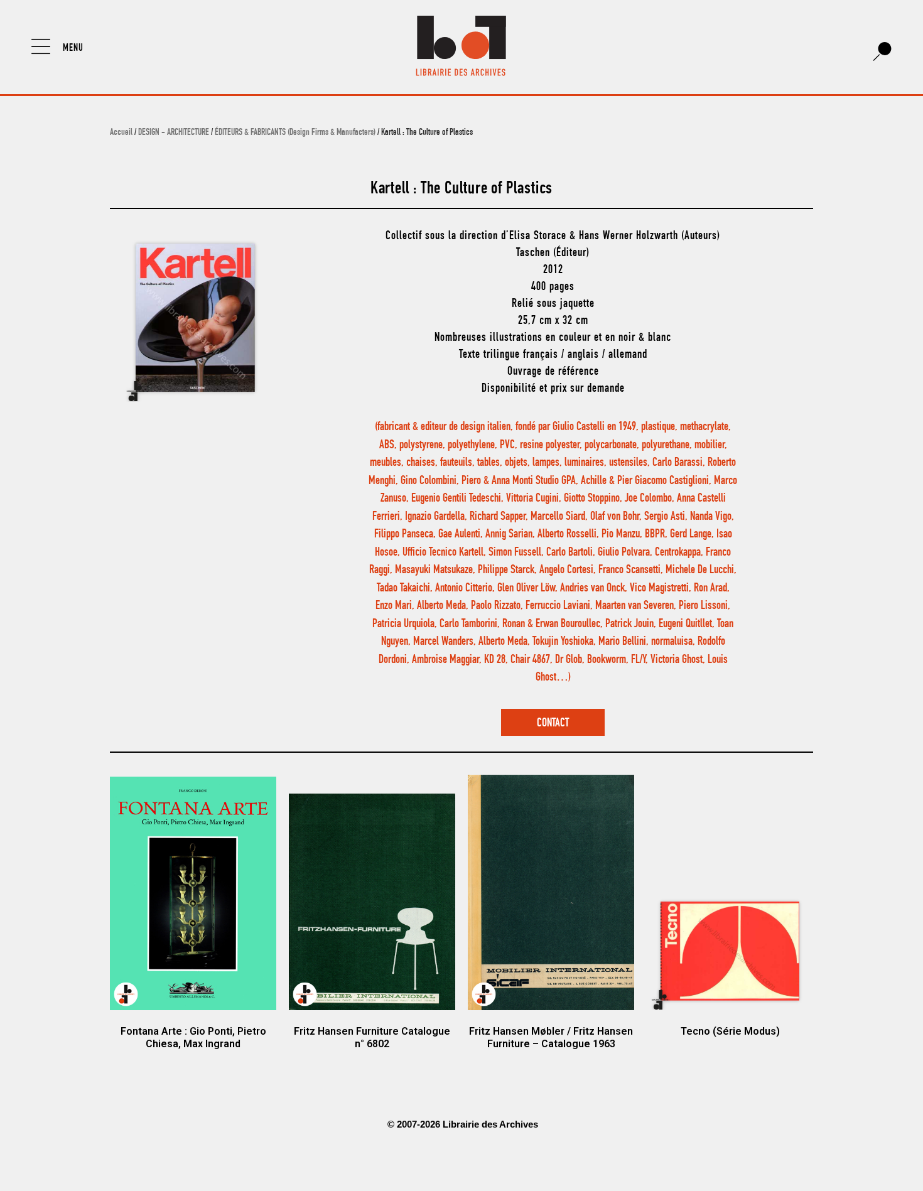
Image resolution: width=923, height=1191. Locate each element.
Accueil (121, 133)
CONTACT (553, 724)
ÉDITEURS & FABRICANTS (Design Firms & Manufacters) (295, 133)
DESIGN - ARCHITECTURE (173, 133)
